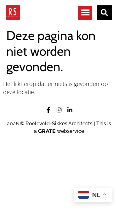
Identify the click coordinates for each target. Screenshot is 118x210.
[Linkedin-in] (70, 110)
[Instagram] (59, 110)
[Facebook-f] (48, 110)
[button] (85, 13)
